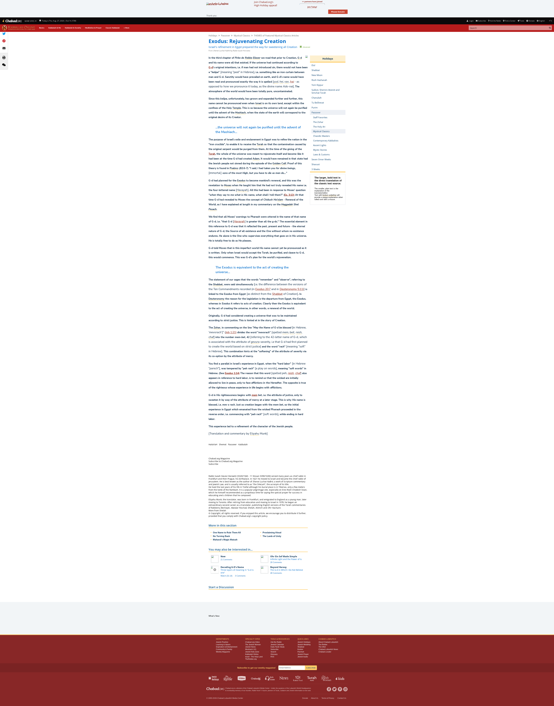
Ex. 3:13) (289, 195)
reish (291, 373)
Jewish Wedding (304, 645)
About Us (314, 698)
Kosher (300, 649)
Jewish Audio (302, 657)
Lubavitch (256, 688)
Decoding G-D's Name (232, 567)
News (284, 678)
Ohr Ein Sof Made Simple (283, 556)
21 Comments (226, 560)
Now (223, 556)
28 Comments (276, 562)
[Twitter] (334, 689)
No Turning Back (221, 536)
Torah (212, 154)
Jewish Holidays (303, 642)
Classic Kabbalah (113, 28)
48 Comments (276, 573)
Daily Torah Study (277, 647)
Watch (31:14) (226, 576)
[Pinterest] (340, 689)
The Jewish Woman (253, 645)
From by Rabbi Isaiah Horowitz (229, 50)
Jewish (292, 690)
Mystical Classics (242, 35)
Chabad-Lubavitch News (328, 649)
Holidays (213, 35)
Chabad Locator (324, 652)
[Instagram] (345, 689)
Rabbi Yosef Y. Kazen (259, 690)
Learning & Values (223, 645)
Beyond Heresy (278, 567)
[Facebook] (329, 689)
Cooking (298, 678)
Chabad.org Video (252, 642)
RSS (272, 657)
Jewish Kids (340, 678)
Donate (531, 21)
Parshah (300, 652)
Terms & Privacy (328, 698)
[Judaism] (12, 20)
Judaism (283, 690)
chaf (298, 373)
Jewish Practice (222, 642)
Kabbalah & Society (73, 28)
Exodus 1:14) (232, 373)
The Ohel (322, 647)
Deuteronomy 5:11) (292, 289)
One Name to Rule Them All (227, 532)
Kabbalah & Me (54, 28)
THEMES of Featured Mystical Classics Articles (276, 35)
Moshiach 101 (250, 649)
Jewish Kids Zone (252, 652)
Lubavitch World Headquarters (300, 688)
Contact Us (341, 698)
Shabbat (277, 294)
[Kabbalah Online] (18, 27)
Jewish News (250, 647)
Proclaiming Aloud (272, 532)
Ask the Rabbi (495, 21)
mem (254, 395)
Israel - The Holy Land (254, 657)
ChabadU (256, 678)
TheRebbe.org (251, 659)
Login (471, 21)
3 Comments (240, 576)
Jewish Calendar (277, 645)
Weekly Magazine (223, 652)
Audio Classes (270, 678)
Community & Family (224, 649)
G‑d (211, 67)
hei (292, 82)
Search (273, 652)
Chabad (249, 688)
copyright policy (259, 516)
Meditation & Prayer (93, 28)
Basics (41, 28)
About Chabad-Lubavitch (328, 642)
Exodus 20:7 (263, 289)
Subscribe (275, 649)
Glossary (274, 654)
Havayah (239, 221)
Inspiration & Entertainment (226, 647)
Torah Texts (312, 678)
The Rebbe (322, 645)
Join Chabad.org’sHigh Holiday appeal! (265, 3)
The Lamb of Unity (272, 536)
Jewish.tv (242, 678)
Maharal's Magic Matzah (225, 539)
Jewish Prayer (303, 654)
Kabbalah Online (252, 654)
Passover (225, 35)
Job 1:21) (231, 332)
